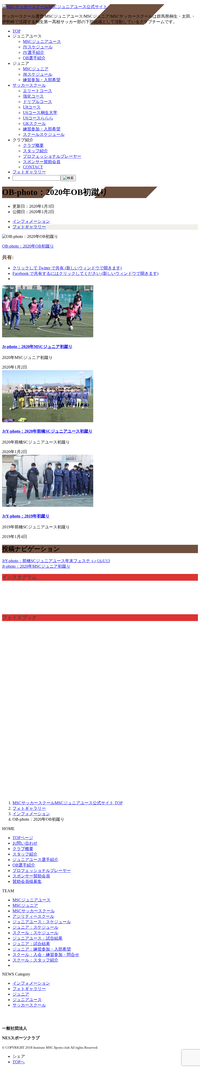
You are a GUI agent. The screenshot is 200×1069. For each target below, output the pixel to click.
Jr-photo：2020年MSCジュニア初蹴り (37, 346)
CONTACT (33, 167)
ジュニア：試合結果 (31, 943)
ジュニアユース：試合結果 (37, 938)
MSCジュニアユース (42, 41)
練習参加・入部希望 (41, 80)
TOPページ (22, 838)
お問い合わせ (25, 843)
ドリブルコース (37, 101)
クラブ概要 (33, 145)
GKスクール (34, 123)
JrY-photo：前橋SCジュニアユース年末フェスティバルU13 (56, 561)
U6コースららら (38, 118)
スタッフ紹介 (35, 151)
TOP (16, 31)
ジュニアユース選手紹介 (35, 859)
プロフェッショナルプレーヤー (52, 156)
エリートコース (37, 90)
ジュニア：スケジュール (35, 927)
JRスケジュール (37, 74)
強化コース (33, 96)
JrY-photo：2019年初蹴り (25, 516)
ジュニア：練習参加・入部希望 (41, 949)
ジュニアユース (27, 999)
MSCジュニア (35, 69)
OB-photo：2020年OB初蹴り (28, 246)
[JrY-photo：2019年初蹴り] (47, 505)
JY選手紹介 (33, 52)
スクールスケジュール (44, 134)
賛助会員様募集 (27, 881)
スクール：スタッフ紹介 (35, 960)
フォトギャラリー (29, 172)
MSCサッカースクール (33, 911)
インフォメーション (31, 221)
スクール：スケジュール (35, 933)
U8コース (32, 107)
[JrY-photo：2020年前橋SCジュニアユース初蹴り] (47, 421)
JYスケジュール (38, 47)
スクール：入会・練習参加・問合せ (45, 954)
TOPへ (18, 1062)
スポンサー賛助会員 (41, 162)
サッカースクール (29, 85)
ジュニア (20, 994)
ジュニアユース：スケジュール (41, 922)
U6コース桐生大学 (40, 112)
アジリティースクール (33, 916)
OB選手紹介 (34, 58)
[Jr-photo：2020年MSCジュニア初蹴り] (47, 336)
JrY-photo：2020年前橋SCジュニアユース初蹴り (47, 431)
